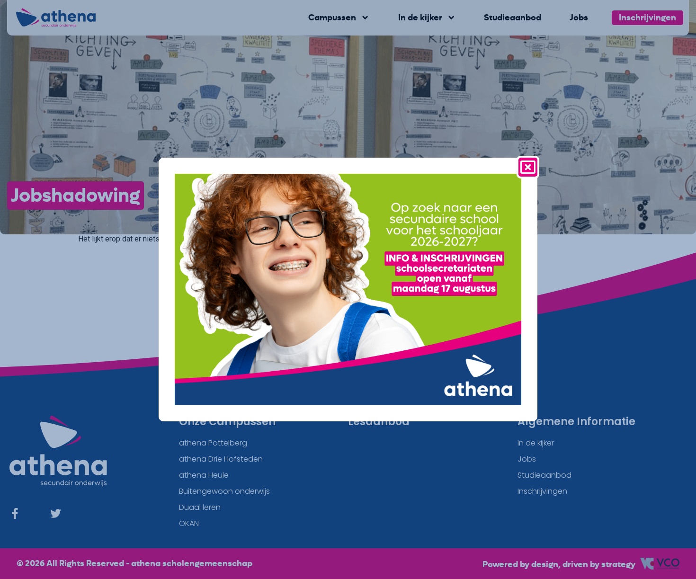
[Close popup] (527, 167)
